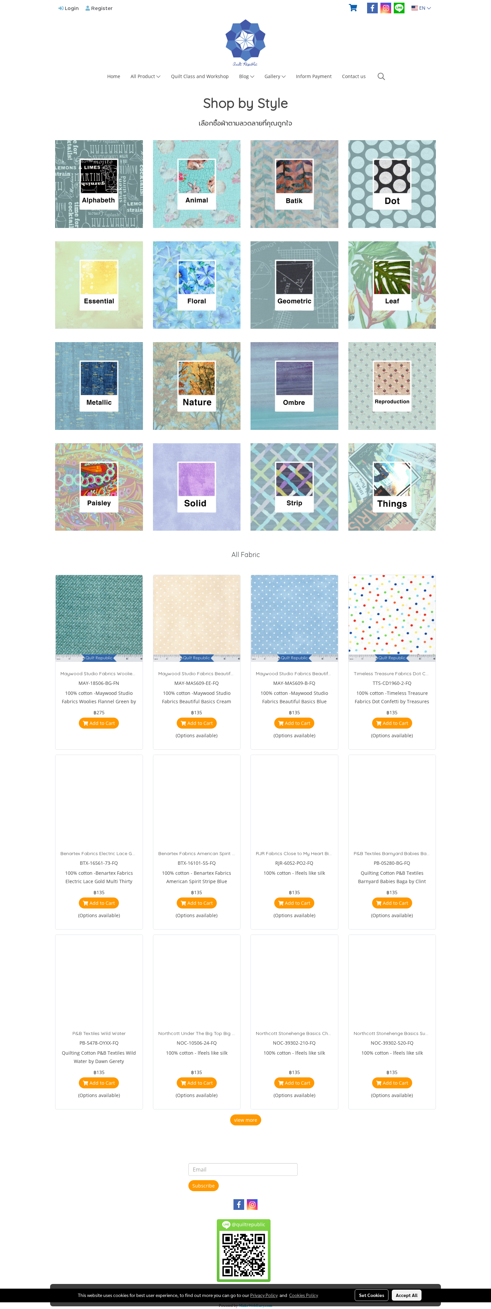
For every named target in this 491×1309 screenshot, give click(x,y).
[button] (381, 76)
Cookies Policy (303, 1295)
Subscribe (203, 1186)
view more (245, 1120)
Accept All (407, 1295)
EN (422, 8)
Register (101, 8)
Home (113, 76)
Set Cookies (371, 1295)
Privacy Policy (264, 1295)
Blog (244, 76)
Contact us (354, 76)
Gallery (273, 76)
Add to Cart (101, 723)
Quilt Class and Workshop (200, 76)
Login (71, 8)
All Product (143, 76)
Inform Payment (314, 76)
